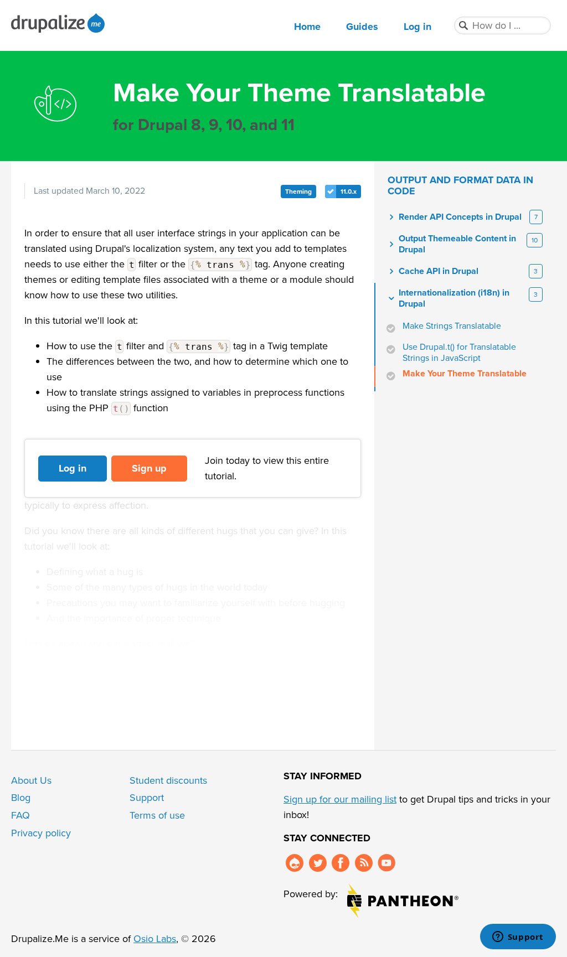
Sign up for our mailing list (340, 799)
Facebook (340, 863)
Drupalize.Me (59, 23)
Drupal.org (294, 863)
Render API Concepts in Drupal (460, 217)
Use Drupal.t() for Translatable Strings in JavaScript (459, 353)
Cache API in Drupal (438, 271)
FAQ (20, 815)
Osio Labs (154, 939)
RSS (364, 863)
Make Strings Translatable (452, 326)
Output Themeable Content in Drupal (457, 244)
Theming (298, 191)
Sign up (149, 468)
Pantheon (403, 900)
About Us (31, 780)
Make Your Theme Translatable (465, 373)
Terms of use (157, 815)
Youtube (386, 863)
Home (307, 26)
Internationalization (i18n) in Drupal (454, 298)
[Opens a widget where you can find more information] (518, 937)
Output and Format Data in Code (460, 185)
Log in (417, 26)
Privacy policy (41, 833)
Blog (20, 797)
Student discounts (168, 780)
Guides (362, 26)
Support (147, 797)
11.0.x (349, 191)
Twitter (318, 863)
